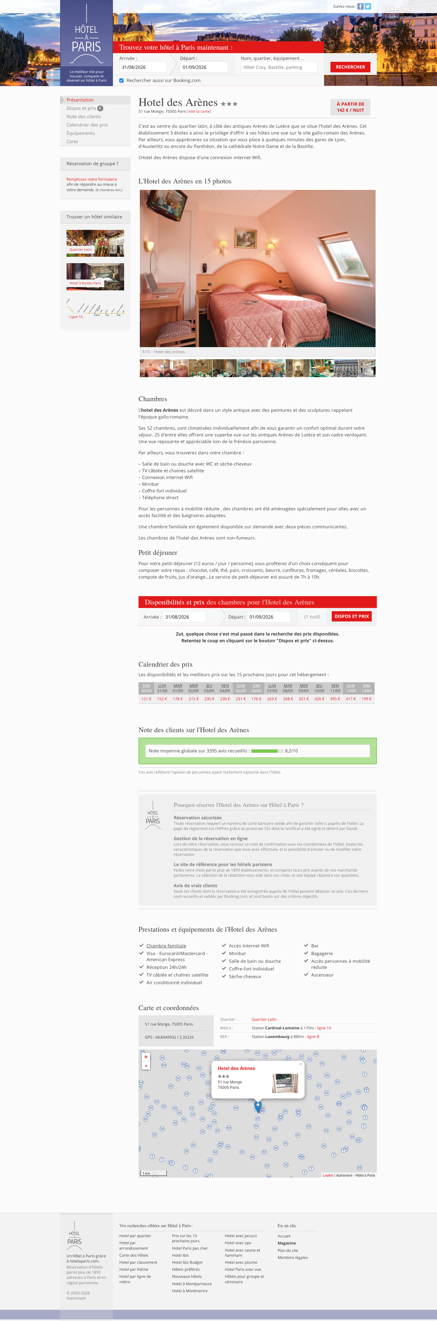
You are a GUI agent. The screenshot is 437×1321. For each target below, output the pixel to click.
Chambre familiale (166, 946)
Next (387, 279)
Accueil (284, 1236)
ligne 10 (324, 1028)
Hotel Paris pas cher (190, 1248)
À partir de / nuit (350, 107)
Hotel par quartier (135, 1235)
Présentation (80, 100)
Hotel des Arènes (236, 1068)
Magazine (287, 1243)
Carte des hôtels (133, 1255)
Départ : (188, 58)
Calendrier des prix (87, 125)
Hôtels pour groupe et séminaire (244, 1279)
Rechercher (350, 67)
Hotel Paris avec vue (243, 1269)
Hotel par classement (138, 1262)
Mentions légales (293, 1257)
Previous (130, 374)
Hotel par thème (133, 1269)
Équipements (81, 133)
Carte (72, 141)
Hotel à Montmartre (190, 1290)
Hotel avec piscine (241, 1262)
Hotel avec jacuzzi (241, 1235)
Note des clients (84, 116)
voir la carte (199, 111)
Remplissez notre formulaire (92, 179)
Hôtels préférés (186, 1269)
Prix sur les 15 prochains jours (186, 1238)
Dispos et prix (84, 108)
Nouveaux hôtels (187, 1276)
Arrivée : (128, 58)
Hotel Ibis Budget (187, 1262)
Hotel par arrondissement (133, 1245)
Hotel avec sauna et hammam (242, 1253)
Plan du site (288, 1250)
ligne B (313, 1036)
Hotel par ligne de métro (135, 1279)
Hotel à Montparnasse (192, 1283)
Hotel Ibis (180, 1255)
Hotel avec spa (238, 1242)
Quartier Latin (264, 1019)
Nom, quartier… (272, 58)
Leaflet (328, 1175)
